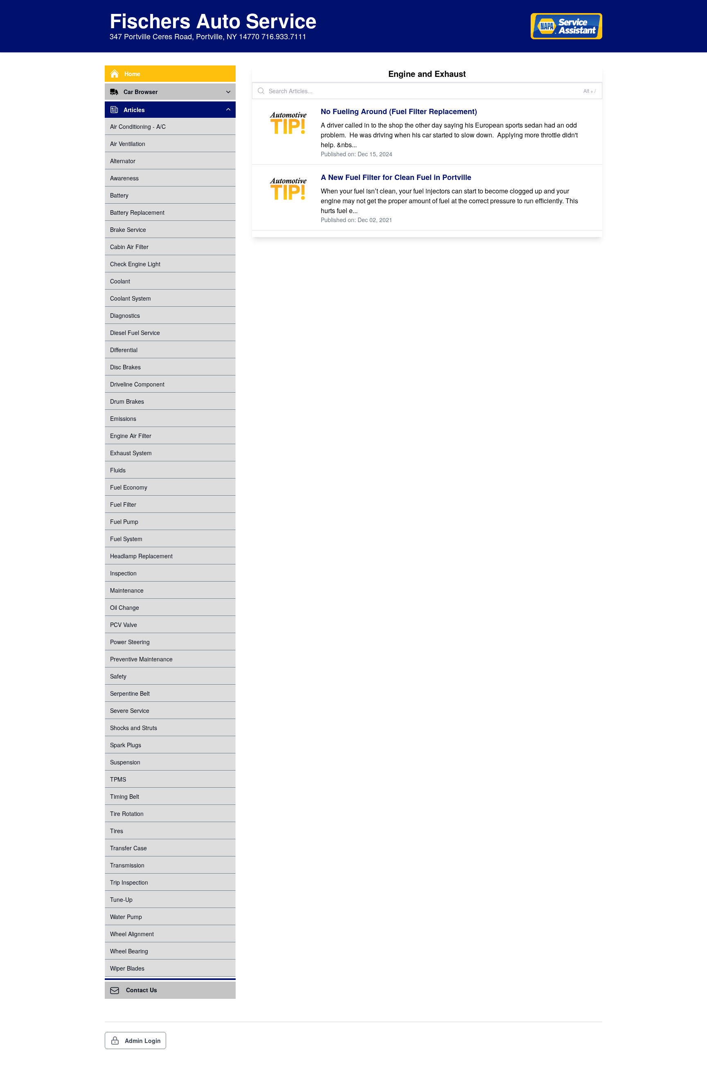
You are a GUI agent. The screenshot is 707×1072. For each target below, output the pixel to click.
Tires (116, 831)
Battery (119, 195)
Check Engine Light (135, 264)
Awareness (124, 178)
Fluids (118, 470)
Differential (123, 350)
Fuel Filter (123, 504)
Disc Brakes (125, 367)
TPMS (118, 779)
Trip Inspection (129, 882)
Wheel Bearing (129, 951)
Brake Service (128, 229)
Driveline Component (137, 384)
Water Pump (126, 916)
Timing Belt (124, 796)
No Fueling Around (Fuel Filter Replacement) (399, 111)
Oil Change (124, 607)
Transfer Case (128, 848)
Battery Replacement (137, 212)
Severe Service (129, 710)
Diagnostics (125, 315)
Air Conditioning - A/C (138, 126)
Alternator (122, 161)
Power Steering (130, 642)
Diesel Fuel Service (135, 332)
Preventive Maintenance (141, 659)
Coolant (120, 281)
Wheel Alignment (132, 934)
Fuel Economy (128, 487)
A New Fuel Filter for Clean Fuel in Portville (396, 177)
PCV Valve (123, 624)
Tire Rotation (127, 813)
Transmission (127, 865)
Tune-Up (121, 899)
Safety (118, 676)
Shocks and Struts (133, 728)
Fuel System (126, 539)
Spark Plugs (125, 745)
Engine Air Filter (130, 435)
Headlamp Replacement (141, 556)
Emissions (123, 418)
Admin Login (143, 1040)
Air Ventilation (127, 143)
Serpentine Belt (130, 693)
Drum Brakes (127, 401)
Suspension (125, 762)
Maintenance (127, 590)
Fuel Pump (124, 521)
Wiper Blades (127, 968)
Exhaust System (131, 453)
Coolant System (130, 298)
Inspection (123, 573)
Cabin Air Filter (129, 247)
